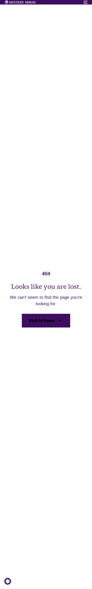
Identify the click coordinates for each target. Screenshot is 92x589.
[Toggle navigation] (74, 2)
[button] (7, 581)
